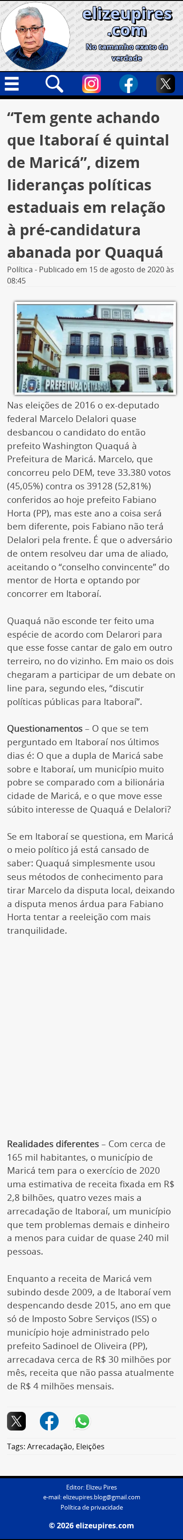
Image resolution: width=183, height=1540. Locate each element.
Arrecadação (49, 1446)
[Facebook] (128, 83)
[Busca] (54, 83)
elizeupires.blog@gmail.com (101, 1497)
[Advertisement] (91, 1042)
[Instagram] (91, 83)
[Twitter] (165, 83)
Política (20, 269)
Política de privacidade (92, 1507)
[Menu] (17, 83)
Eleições (90, 1446)
